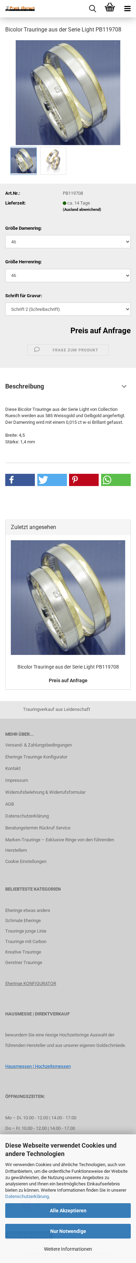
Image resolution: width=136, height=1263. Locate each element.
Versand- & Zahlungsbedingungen (38, 745)
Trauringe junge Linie (25, 931)
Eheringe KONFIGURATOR (30, 983)
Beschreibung (24, 386)
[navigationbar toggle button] (127, 8)
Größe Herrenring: (23, 261)
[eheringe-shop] (17, 8)
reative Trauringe (24, 952)
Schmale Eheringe (23, 920)
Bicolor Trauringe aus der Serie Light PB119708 (68, 667)
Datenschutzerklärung (27, 1196)
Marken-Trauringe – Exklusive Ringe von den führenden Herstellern (59, 845)
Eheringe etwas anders (27, 910)
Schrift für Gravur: (23, 295)
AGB (9, 804)
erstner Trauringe (25, 962)
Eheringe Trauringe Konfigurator (36, 756)
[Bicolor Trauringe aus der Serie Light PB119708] (68, 92)
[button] (20, 480)
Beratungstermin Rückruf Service (37, 827)
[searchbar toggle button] (92, 8)
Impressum (16, 780)
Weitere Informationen (68, 1249)
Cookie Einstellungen (25, 861)
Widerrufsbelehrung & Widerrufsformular (45, 792)
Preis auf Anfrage (100, 330)
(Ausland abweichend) (82, 209)
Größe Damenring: (23, 228)
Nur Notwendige (68, 1231)
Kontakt (13, 768)
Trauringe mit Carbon (25, 941)
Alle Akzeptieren (68, 1210)
